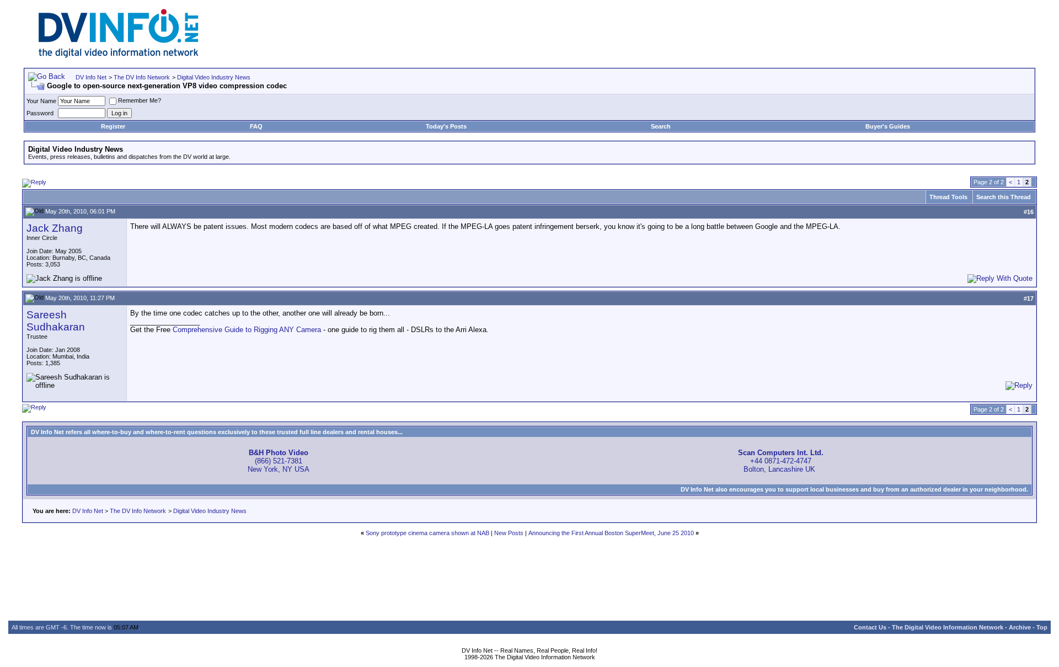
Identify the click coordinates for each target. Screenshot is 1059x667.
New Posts (508, 533)
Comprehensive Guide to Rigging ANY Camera (247, 330)
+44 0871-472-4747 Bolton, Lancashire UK (780, 461)
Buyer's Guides (887, 126)
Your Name (41, 101)
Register (113, 126)
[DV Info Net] (118, 55)
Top (1041, 627)
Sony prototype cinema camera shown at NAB (427, 533)
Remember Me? (139, 100)
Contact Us (870, 627)
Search (661, 126)
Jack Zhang (54, 228)
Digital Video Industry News (213, 77)
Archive (1020, 627)
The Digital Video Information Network (947, 627)
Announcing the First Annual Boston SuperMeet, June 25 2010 (611, 533)
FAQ (256, 126)
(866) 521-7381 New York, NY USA (278, 461)
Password (40, 113)
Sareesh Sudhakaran (55, 321)
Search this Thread (1003, 197)
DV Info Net (91, 77)
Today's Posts (446, 126)
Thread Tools (948, 197)
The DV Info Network (142, 77)
